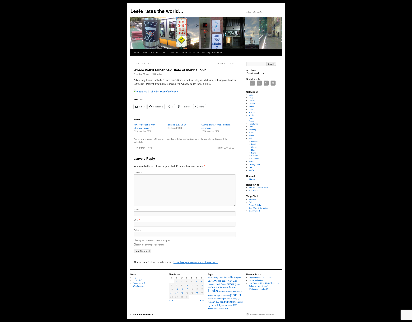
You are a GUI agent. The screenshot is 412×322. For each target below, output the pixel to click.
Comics (252, 100)
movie (228, 291)
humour (215, 287)
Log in (135, 277)
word (227, 308)
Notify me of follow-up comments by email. (154, 240)
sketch (240, 301)
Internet (224, 287)
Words (251, 170)
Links (251, 109)
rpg (209, 301)
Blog (251, 97)
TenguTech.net (254, 210)
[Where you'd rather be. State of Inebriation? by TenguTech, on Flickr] (157, 91)
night (218, 295)
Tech (250, 138)
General (252, 103)
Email (137, 219)
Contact (155, 52)
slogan (211, 139)
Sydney (212, 305)
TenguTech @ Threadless (258, 208)
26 (197, 293)
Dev (163, 52)
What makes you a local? (258, 289)
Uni (250, 167)
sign (205, 139)
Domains (254, 141)
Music (251, 115)
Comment (138, 172)
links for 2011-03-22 (227, 63)
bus (239, 277)
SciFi (251, 126)
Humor (251, 106)
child (235, 281)
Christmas (211, 284)
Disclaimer (173, 52)
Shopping (252, 129)
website (211, 308)
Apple (220, 277)
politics (210, 298)
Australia (228, 277)
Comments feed (139, 283)
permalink (138, 141)
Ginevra (252, 179)
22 (176, 293)
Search (253, 152)
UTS (235, 305)
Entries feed (137, 280)
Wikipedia (255, 158)
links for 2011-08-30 (177, 124)
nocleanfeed (225, 295)
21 (171, 293)
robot (228, 299)
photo (200, 139)
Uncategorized (254, 164)
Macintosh (221, 291)
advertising (177, 139)
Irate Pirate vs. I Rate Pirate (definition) (264, 283)
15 (176, 289)
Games (254, 147)
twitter (230, 305)
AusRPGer (253, 199)
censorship (227, 280)
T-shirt (251, 135)
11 (192, 285)
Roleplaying (253, 123)
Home (136, 52)
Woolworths (219, 308)
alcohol (186, 139)
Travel (251, 161)
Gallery (251, 202)
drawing (231, 284)
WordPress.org (138, 286)
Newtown (212, 295)
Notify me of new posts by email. (150, 244)
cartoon (212, 280)
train (225, 305)
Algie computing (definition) (260, 277)
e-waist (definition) (256, 280)
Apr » (202, 300)
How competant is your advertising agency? (144, 126)
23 (182, 293)
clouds (217, 284)
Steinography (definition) (258, 286)
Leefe (161, 74)
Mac (253, 150)
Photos (158, 139)
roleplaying (235, 298)
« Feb (171, 300)
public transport (220, 298)
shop (217, 302)
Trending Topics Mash (212, 52)
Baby (251, 94)
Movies (252, 112)
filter (238, 284)
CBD (219, 281)
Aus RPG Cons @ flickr (258, 187)
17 (187, 289)
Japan (232, 287)
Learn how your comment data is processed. (195, 262)
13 (202, 285)
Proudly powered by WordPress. (261, 314)
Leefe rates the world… (156, 10)
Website (137, 230)
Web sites (254, 155)
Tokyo (220, 305)
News (251, 118)
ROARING (253, 190)
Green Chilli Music (190, 52)
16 (182, 289)
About (145, 52)
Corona (193, 139)
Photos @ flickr (255, 205)
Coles (223, 284)
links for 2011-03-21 (144, 63)
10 (187, 285)
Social (251, 132)
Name (137, 209)
